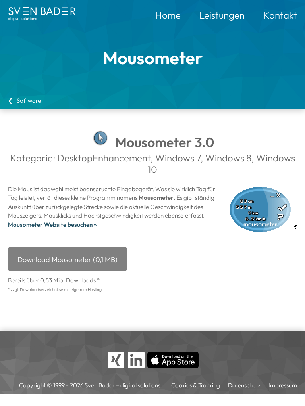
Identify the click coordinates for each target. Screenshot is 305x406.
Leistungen (222, 15)
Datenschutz (244, 385)
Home (168, 15)
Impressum (282, 385)
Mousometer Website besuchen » (52, 224)
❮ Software (24, 100)
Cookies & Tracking (195, 385)
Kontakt (280, 15)
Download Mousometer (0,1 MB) (67, 259)
